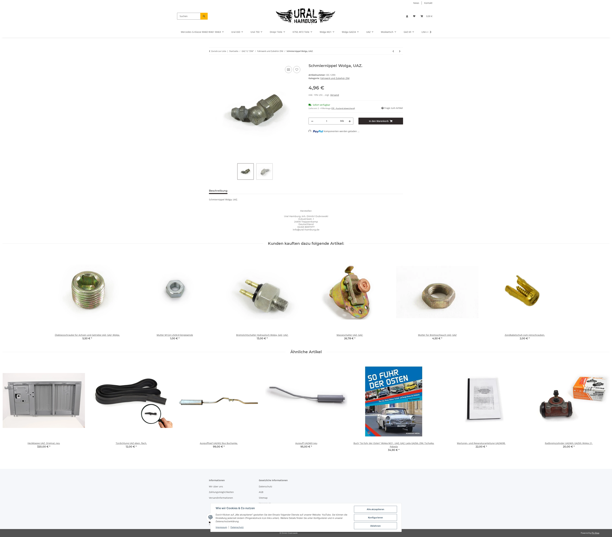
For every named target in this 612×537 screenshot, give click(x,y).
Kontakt (428, 2)
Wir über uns (216, 486)
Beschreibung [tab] (218, 190)
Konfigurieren (375, 517)
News (416, 2)
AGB (261, 492)
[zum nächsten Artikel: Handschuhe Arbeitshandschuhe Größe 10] (400, 51)
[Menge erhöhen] (349, 121)
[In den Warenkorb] (211, 62)
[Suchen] (204, 16)
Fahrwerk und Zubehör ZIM (335, 78)
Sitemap (263, 497)
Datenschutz (237, 527)
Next (604, 407)
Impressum (221, 527)
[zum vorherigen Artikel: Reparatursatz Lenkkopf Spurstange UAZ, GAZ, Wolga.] (393, 51)
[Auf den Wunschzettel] (296, 69)
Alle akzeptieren (375, 509)
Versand (334, 94)
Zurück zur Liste (218, 51)
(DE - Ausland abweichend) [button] (343, 108)
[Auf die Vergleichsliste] (288, 69)
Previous (8, 407)
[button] (407, 16)
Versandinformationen (221, 497)
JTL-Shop (595, 533)
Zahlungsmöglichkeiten (221, 492)
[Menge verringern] (312, 121)
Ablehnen (375, 525)
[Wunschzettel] (414, 16)
